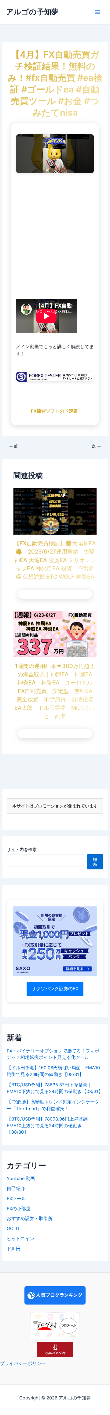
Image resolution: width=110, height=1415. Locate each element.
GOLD (13, 1228)
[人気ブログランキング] (55, 1295)
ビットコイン (20, 1238)
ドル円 (13, 1248)
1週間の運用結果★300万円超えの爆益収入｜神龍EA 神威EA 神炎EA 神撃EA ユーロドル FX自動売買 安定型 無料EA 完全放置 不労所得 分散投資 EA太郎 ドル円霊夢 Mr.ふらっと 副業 (56, 690)
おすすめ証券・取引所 (30, 1218)
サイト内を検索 (22, 849)
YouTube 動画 (21, 1178)
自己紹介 (16, 1188)
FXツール (16, 1198)
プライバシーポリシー (23, 1363)
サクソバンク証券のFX (55, 988)
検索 (95, 862)
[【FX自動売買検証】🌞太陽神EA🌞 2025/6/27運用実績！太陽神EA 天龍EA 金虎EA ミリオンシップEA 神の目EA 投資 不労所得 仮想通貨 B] (54, 511)
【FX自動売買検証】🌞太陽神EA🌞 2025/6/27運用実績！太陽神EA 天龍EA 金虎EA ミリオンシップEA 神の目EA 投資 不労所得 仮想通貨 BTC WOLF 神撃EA (55, 560)
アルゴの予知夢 (32, 11)
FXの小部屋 (19, 1208)
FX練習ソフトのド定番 (54, 411)
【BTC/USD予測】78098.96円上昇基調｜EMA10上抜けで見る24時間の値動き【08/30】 (49, 1125)
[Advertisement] (55, 237)
